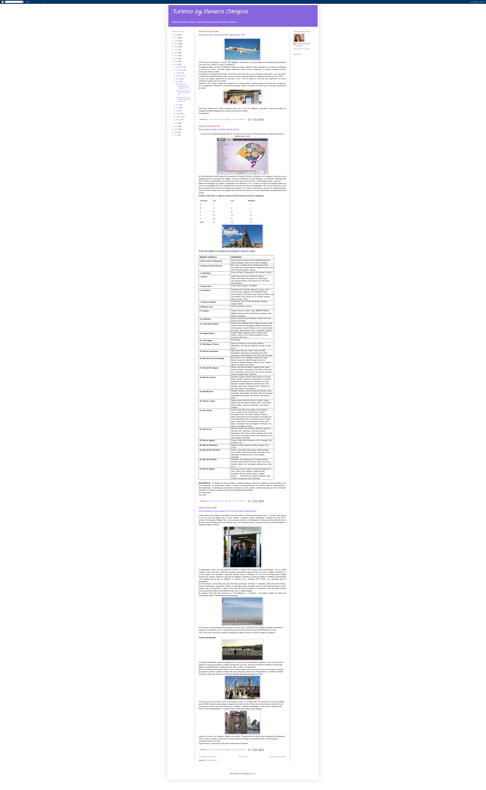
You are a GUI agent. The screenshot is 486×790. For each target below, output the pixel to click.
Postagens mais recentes (208, 757)
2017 (176, 61)
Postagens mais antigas (277, 757)
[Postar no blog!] (255, 119)
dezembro (180, 67)
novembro (180, 70)
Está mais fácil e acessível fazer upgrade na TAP (222, 35)
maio (178, 108)
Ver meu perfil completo (302, 49)
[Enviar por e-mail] (253, 119)
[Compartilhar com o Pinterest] (262, 119)
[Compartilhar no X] (258, 119)
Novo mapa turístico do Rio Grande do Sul (219, 129)
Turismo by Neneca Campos (210, 11)
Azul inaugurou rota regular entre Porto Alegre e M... (183, 99)
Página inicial (243, 757)
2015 (176, 123)
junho (178, 105)
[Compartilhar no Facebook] (260, 119)
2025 (176, 38)
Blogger (253, 774)
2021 (176, 50)
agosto (178, 79)
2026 (176, 35)
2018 (176, 58)
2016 (176, 64)
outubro (179, 73)
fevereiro (179, 117)
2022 (176, 47)
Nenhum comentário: (239, 119)
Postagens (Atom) (211, 760)
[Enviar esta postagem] (249, 119)
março (178, 114)
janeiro (178, 120)
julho (178, 82)
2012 (176, 132)
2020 (176, 52)
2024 (176, 41)
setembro (179, 76)
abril (178, 111)
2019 (176, 55)
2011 (176, 135)
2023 (176, 44)
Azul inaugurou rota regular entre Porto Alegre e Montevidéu (228, 511)
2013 (176, 129)
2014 (176, 126)
